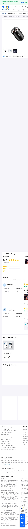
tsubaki (21, 472)
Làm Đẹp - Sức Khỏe (6, 510)
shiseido (3, 472)
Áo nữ (22, 480)
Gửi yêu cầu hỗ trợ (5, 434)
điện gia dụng (16, 9)
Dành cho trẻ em (8, 498)
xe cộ (22, 9)
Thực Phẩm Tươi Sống (7, 490)
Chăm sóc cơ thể (8, 514)
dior (6, 470)
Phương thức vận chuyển (6, 438)
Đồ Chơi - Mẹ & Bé (6, 478)
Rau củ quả (6, 493)
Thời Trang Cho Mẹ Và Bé (7, 480)
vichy (15, 472)
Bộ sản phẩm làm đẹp (9, 520)
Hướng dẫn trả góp (5, 443)
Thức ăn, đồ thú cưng (8, 499)
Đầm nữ (26, 480)
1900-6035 (7, 429)
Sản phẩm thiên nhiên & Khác (9, 516)
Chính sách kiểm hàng (6, 439)
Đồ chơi (15, 480)
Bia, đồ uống (6, 497)
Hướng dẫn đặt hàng (5, 436)
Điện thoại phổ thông (8, 506)
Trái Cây (3, 492)
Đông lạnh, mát (10, 494)
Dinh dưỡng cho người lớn (9, 485)
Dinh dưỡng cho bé (8, 484)
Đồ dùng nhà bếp (5, 525)
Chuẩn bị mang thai (8, 488)
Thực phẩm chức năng (9, 513)
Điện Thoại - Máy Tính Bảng (8, 503)
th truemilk (16, 470)
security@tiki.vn (12, 449)
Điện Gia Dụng (5, 523)
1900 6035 (7, 464)
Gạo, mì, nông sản (8, 496)
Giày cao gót (24, 501)
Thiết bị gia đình (13, 525)
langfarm (8, 472)
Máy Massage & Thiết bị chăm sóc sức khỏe (10, 515)
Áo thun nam (23, 489)
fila (18, 472)
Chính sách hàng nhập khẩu (7, 445)
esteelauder (11, 470)
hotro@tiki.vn (13, 447)
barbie (21, 470)
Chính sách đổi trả (5, 441)
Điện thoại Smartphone (6, 505)
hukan (12, 472)
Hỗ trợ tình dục (12, 519)
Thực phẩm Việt (12, 493)
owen (25, 470)
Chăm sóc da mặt (5, 512)
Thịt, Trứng (8, 492)
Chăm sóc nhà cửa (9, 501)
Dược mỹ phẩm (13, 520)
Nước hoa (6, 519)
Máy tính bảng (7, 507)
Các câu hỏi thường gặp (6, 432)
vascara (3, 470)
